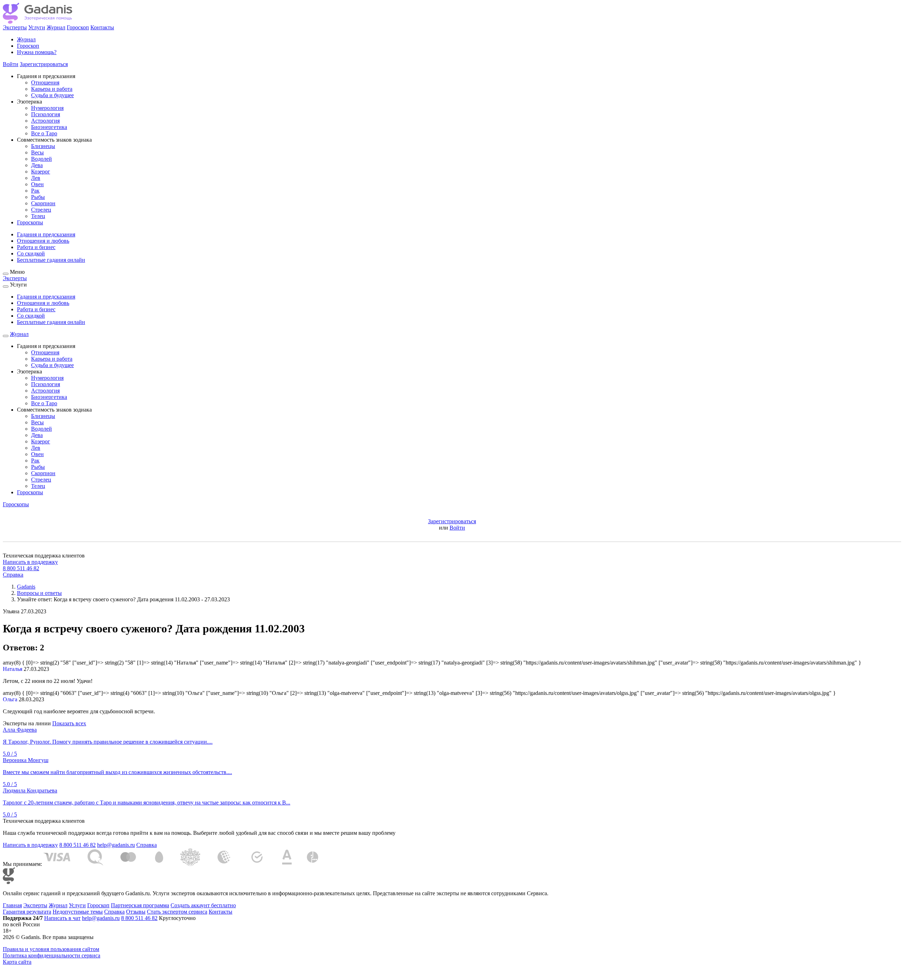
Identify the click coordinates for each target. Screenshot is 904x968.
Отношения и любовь (43, 241)
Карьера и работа (51, 89)
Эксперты (15, 27)
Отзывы (135, 912)
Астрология (45, 121)
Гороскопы (30, 222)
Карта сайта (17, 962)
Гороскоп (78, 27)
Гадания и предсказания (46, 234)
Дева (37, 165)
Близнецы (43, 146)
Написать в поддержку (30, 562)
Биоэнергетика (49, 127)
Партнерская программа (140, 905)
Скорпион (43, 203)
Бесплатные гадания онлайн (51, 260)
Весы (37, 152)
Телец (38, 216)
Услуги (36, 27)
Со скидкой (31, 253)
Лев (35, 178)
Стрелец (41, 210)
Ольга (10, 699)
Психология (45, 114)
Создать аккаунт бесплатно (203, 905)
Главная (12, 905)
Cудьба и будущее (52, 95)
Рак (35, 191)
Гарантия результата (27, 912)
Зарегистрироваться (44, 64)
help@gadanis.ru (116, 845)
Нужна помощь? (36, 52)
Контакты (102, 27)
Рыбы (38, 197)
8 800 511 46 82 (21, 568)
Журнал (56, 27)
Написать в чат (62, 918)
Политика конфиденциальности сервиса (51, 955)
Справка (13, 575)
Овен (37, 184)
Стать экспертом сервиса (177, 912)
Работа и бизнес (36, 247)
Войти (10, 64)
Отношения (45, 82)
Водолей (41, 159)
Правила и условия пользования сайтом (51, 949)
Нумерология (47, 108)
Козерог (40, 172)
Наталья (12, 669)
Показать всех (69, 723)
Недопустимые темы (78, 912)
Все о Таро (44, 133)
